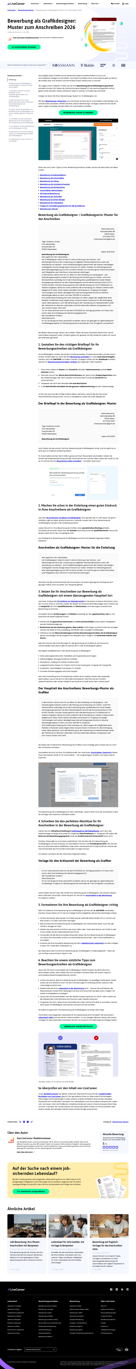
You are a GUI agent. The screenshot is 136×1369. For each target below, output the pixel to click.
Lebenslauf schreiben (14, 1316)
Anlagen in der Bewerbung (78, 1323)
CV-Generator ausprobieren (31, 1191)
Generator (35, 4)
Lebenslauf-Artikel (75, 1306)
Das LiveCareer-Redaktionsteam (26, 38)
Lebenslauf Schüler (13, 1333)
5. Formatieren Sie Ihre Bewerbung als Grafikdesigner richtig (21, 127)
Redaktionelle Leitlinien (108, 1319)
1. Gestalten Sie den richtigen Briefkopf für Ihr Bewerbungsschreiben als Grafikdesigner (19, 94)
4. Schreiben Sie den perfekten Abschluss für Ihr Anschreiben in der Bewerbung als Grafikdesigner (21, 121)
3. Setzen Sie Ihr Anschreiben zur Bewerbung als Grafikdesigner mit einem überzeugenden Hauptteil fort (21, 112)
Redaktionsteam (51, 1094)
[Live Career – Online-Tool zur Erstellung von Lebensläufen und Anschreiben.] (16, 4)
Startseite (11, 10)
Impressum (104, 1326)
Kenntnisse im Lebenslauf (15, 1330)
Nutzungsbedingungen (108, 1313)
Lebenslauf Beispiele (13, 1319)
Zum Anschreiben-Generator (78, 483)
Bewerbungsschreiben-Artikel (79, 1309)
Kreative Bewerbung (45, 1330)
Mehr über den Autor (25, 1152)
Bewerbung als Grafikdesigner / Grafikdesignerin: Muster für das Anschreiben (20, 85)
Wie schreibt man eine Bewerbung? (50, 1323)
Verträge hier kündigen (108, 1330)
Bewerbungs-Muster (121, 1122)
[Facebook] (111, 1289)
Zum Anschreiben (78, 139)
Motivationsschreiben (77, 1316)
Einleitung (12, 80)
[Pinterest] (122, 1289)
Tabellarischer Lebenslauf (15, 1313)
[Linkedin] (117, 1289)
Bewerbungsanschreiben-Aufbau (62, 362)
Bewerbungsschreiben (65, 4)
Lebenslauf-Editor (46, 1017)
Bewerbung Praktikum (45, 1336)
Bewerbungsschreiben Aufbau (48, 1319)
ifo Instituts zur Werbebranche (70, 601)
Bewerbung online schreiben (69, 461)
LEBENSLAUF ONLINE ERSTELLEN (78, 1026)
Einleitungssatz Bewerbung (47, 1326)
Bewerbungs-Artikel (76, 1313)
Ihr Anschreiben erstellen (24, 47)
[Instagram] (127, 1289)
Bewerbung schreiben (79, 357)
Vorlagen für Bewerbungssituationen (81, 1333)
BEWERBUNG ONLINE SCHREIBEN (78, 112)
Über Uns (94, 4)
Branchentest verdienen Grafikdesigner (64, 518)
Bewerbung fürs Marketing (51, 203)
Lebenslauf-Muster (13, 1309)
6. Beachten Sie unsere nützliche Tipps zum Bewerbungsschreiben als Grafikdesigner (21, 134)
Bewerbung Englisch (76, 1330)
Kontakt (116, 4)
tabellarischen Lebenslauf (92, 943)
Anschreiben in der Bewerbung (98, 895)
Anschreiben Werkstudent (51, 190)
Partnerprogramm (107, 1333)
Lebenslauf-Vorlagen (14, 1306)
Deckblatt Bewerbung (76, 1319)
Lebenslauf (47, 4)
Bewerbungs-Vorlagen (46, 1309)
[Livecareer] (16, 1289)
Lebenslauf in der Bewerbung (71, 988)
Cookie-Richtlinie (106, 1316)
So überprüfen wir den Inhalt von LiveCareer (21, 140)
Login (126, 4)
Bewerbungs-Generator (56, 101)
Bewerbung (82, 4)
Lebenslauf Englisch (76, 1326)
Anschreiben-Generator (101, 752)
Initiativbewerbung (45, 1333)
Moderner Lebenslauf (14, 1323)
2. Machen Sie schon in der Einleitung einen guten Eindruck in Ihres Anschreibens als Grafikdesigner (21, 103)
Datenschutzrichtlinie (107, 1309)
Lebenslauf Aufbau (13, 1326)
